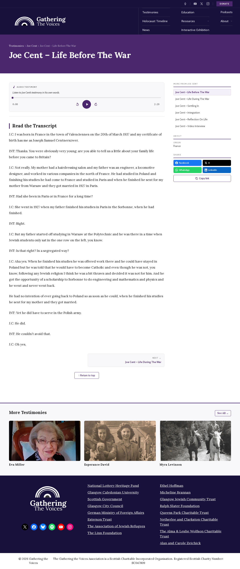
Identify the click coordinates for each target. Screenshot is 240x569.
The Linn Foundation (105, 533)
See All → (223, 413)
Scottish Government (105, 499)
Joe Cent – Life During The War (192, 98)
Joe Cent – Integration (188, 112)
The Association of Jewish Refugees (116, 526)
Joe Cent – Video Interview (190, 126)
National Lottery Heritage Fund (113, 485)
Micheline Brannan (175, 492)
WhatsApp (184, 170)
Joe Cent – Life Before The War (192, 92)
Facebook (184, 162)
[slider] (87, 97)
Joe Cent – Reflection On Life (192, 119)
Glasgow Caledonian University (113, 492)
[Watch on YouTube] (195, 3)
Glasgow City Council (105, 506)
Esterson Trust (100, 519)
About (224, 21)
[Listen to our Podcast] (185, 3)
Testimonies (150, 12)
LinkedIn (212, 170)
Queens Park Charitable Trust (184, 512)
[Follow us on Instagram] (207, 3)
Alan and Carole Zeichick (180, 543)
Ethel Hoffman (171, 485)
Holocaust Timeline (155, 21)
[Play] (86, 104)
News (146, 30)
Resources (188, 21)
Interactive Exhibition (195, 30)
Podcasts (226, 12)
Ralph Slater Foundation (180, 506)
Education (187, 12)
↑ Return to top (86, 375)
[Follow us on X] (201, 3)
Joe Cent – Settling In (187, 105)
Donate (224, 3)
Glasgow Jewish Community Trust (188, 499)
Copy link (204, 178)
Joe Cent (32, 45)
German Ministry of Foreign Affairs (116, 512)
